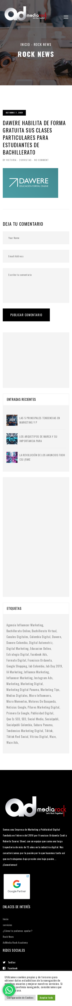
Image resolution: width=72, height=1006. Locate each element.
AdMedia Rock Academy (15, 942)
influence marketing (36, 672)
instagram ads (43, 678)
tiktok (49, 731)
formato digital (16, 660)
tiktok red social (17, 736)
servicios (7, 925)
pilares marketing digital (43, 707)
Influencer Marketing (19, 678)
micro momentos (16, 701)
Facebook (13, 968)
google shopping (16, 666)
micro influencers (40, 695)
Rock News (8, 936)
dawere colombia (17, 642)
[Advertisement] (34, 355)
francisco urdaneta (40, 660)
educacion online (40, 648)
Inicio (25, 44)
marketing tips (50, 689)
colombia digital (40, 637)
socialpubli (52, 719)
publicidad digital (42, 713)
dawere (56, 637)
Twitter (12, 962)
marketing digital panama (22, 689)
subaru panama (43, 725)
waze (52, 736)
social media (36, 719)
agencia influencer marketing (24, 625)
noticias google (16, 707)
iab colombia (36, 666)
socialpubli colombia (19, 725)
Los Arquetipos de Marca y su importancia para (38, 438)
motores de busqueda (42, 701)
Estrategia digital (17, 654)
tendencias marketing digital (24, 731)
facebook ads (38, 654)
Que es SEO (13, 719)
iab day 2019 (54, 666)
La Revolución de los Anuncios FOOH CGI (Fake (42, 457)
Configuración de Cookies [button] (20, 997)
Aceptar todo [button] (46, 997)
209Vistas (25, 159)
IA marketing (14, 672)
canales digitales (17, 637)
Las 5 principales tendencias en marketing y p (39, 420)
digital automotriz (41, 642)
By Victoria (9, 159)
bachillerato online (18, 631)
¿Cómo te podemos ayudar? (17, 931)
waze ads (12, 742)
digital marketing (17, 648)
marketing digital (32, 684)
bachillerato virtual (44, 631)
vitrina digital (39, 736)
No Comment (41, 159)
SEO (24, 719)
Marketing (12, 684)
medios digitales (17, 695)
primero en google (17, 713)
